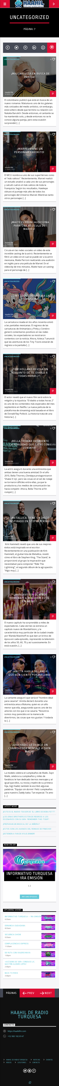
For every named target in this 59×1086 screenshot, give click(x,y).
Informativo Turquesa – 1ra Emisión (23, 916)
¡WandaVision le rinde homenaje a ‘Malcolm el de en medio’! (29, 598)
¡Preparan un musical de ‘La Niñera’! (21, 824)
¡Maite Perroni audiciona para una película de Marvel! (30, 226)
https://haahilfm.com (17, 1031)
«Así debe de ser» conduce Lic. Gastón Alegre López (20, 963)
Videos (9, 1062)
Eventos (49, 1059)
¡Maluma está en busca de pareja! (30, 75)
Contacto (36, 1062)
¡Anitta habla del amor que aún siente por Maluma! (29, 673)
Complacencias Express (17, 943)
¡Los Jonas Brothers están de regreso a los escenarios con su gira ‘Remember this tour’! (26, 818)
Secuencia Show (13, 934)
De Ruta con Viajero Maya (18, 953)
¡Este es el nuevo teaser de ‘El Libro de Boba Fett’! (29, 812)
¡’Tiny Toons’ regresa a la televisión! (30, 297)
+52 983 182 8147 (16, 1036)
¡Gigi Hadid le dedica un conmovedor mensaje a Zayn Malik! (29, 748)
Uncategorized (11, 59)
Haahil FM (9, 92)
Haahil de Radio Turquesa (30, 1015)
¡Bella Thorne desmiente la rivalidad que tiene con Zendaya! (29, 444)
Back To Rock (11, 973)
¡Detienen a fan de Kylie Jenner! (19, 834)
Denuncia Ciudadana (15, 925)
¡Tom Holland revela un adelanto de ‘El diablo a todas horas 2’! (29, 373)
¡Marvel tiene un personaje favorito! (29, 150)
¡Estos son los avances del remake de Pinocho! (27, 829)
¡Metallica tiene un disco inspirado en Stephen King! (29, 519)
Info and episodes (29, 897)
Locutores (22, 1062)
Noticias (36, 1059)
